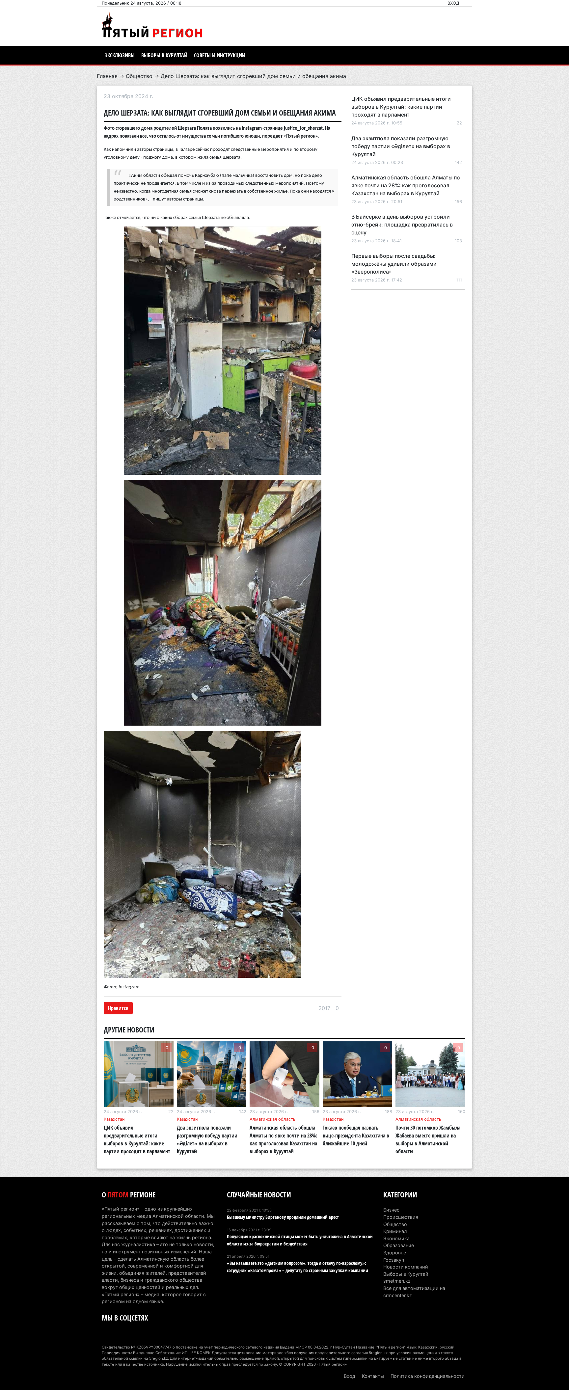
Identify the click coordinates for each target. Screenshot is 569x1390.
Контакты (373, 1376)
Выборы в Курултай (164, 55)
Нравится (118, 1008)
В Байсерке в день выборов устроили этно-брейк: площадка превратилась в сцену (402, 224)
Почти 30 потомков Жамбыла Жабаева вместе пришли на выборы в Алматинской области (427, 1139)
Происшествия (400, 1217)
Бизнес (391, 1210)
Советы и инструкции (219, 55)
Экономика (396, 1238)
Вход (453, 3)
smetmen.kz (397, 1281)
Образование (398, 1245)
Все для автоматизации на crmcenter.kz (414, 1291)
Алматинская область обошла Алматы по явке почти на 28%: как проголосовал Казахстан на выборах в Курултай (405, 185)
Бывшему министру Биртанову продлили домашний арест (283, 1217)
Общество (139, 76)
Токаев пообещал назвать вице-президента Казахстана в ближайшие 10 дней (356, 1135)
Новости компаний (405, 1267)
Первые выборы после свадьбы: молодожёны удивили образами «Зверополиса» (394, 264)
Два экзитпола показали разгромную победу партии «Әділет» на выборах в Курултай (400, 146)
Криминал (395, 1231)
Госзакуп (393, 1260)
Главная (107, 76)
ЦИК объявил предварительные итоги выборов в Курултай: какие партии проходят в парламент (401, 106)
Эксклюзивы (120, 55)
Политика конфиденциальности (428, 1376)
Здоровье (394, 1252)
